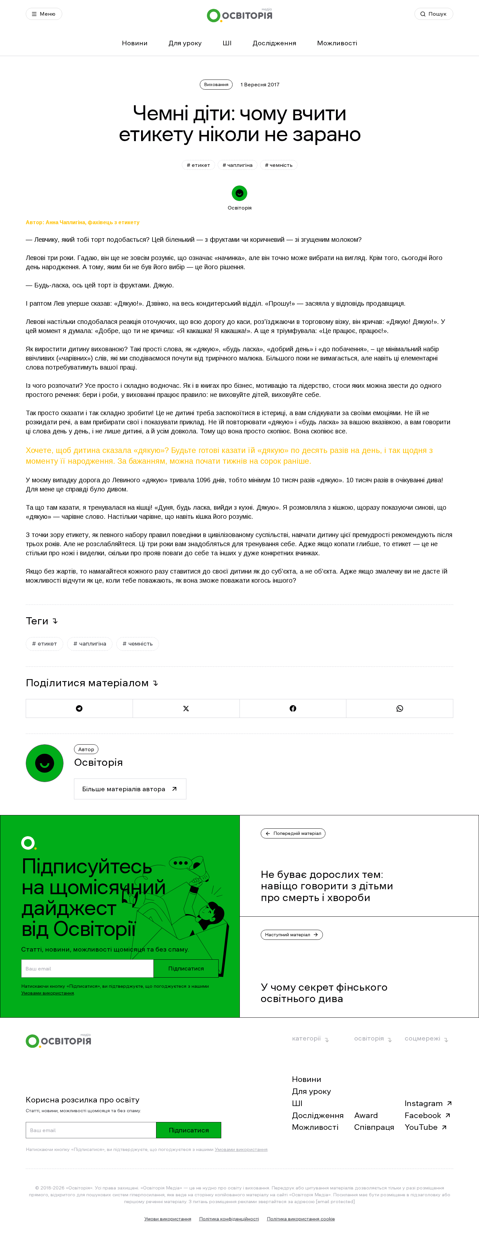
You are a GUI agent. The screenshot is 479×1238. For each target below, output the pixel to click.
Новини (135, 43)
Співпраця (374, 1127)
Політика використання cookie (301, 1218)
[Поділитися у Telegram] (79, 708)
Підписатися (186, 968)
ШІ (227, 43)
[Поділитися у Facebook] (293, 708)
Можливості (337, 43)
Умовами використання (47, 993)
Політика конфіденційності (229, 1218)
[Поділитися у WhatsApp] (399, 708)
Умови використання (167, 1218)
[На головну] (239, 15)
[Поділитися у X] (186, 708)
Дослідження (274, 43)
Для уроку (185, 43)
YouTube (421, 1127)
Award (366, 1115)
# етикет (198, 164)
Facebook (423, 1115)
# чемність (279, 164)
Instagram (424, 1103)
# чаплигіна (238, 164)
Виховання (216, 84)
